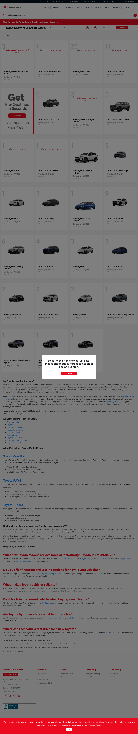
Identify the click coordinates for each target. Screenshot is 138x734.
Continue (69, 373)
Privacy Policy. (94, 724)
